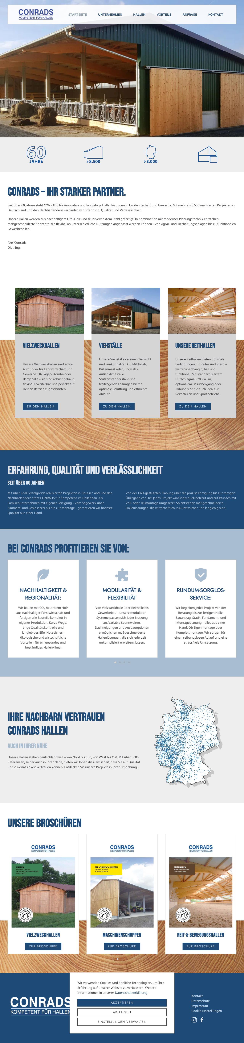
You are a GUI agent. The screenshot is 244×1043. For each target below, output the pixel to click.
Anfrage (190, 14)
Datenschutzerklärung (131, 993)
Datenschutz (200, 1001)
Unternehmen (110, 14)
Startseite (77, 14)
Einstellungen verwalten (122, 1022)
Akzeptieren (122, 1002)
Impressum (199, 1006)
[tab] (114, 422)
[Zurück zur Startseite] (36, 14)
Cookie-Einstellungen (206, 1011)
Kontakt (215, 14)
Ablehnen (122, 1012)
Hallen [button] (139, 14)
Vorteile (164, 14)
